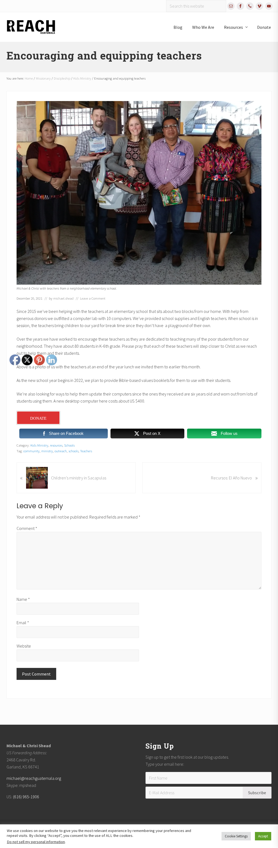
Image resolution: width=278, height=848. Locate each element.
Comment (27, 528)
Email (23, 622)
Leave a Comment (92, 298)
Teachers (86, 451)
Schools (69, 445)
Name (23, 599)
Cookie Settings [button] (236, 836)
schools (73, 451)
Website (24, 646)
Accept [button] (263, 836)
